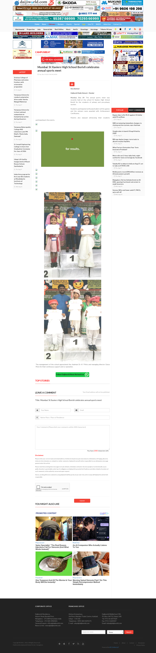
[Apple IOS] (120, 29)
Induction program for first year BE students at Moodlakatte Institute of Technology (22, 178)
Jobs (39, 29)
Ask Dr (75, 29)
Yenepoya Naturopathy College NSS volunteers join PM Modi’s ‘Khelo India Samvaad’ (22, 131)
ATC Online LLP (114, 647)
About (123, 643)
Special (76, 24)
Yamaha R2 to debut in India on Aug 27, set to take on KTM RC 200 (128, 165)
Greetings (84, 29)
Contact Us (117, 24)
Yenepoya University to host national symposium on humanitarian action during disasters (21, 114)
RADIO (98, 24)
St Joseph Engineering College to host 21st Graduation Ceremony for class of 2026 (22, 147)
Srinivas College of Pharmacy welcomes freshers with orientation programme (21, 82)
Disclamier (141, 643)
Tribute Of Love (106, 29)
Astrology (94, 29)
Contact (131, 643)
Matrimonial (19, 29)
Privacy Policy (140, 645)
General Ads (47, 29)
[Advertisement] (53, 102)
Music (68, 29)
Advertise (107, 24)
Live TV (90, 24)
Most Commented (136, 110)
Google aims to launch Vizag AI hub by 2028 (126, 132)
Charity (69, 24)
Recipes (61, 24)
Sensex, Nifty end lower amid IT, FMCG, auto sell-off (127, 191)
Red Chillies (59, 29)
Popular (119, 110)
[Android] (115, 29)
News (44, 24)
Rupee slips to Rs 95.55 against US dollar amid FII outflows (127, 116)
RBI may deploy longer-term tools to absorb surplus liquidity (126, 140)
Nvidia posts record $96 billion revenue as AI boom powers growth (128, 173)
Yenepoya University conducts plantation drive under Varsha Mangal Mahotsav (21, 98)
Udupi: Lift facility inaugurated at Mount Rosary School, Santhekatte (22, 162)
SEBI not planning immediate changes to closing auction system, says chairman (127, 124)
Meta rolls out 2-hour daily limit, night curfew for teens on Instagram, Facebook (127, 157)
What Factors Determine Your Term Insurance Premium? (125, 148)
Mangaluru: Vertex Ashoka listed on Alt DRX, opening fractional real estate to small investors (127, 182)
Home (116, 643)
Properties (31, 29)
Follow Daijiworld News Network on (70, 374)
